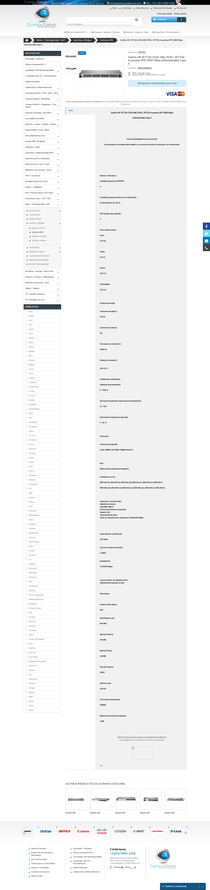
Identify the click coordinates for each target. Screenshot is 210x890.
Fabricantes (31, 307)
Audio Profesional (32, 82)
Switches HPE (37, 232)
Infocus (31, 502)
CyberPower (33, 387)
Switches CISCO (38, 228)
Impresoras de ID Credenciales (37, 159)
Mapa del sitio (36, 876)
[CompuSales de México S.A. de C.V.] (163, 859)
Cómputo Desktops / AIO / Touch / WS (41, 93)
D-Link (31, 391)
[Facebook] (206, 226)
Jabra (30, 520)
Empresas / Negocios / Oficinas (106, 32)
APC (30, 325)
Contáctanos (127, 8)
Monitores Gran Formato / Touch (38, 170)
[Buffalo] (65, 831)
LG (29, 560)
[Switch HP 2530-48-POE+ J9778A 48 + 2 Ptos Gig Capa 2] (76, 799)
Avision (31, 338)
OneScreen (33, 586)
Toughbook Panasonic (37, 661)
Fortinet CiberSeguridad (38, 264)
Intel (30, 506)
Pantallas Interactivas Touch (36, 181)
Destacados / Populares (34, 59)
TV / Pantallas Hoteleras (35, 294)
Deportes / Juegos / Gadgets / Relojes (40, 124)
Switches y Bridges (36, 223)
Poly (30, 613)
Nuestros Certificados (40, 868)
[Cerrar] (202, 886)
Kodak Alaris (33, 533)
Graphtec (32, 475)
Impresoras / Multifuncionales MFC (39, 153)
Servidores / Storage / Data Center (39, 271)
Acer (30, 312)
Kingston (32, 524)
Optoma (31, 591)
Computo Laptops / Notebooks (37, 99)
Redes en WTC (35, 219)
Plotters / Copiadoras (33, 187)
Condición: (132, 68)
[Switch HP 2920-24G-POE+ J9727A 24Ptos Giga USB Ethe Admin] (126, 799)
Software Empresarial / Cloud (37, 283)
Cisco (30, 374)
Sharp (30, 635)
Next (185, 832)
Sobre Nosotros (142, 8)
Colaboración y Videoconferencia (38, 87)
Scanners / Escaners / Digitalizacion (39, 277)
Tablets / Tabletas (32, 288)
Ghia (30, 467)
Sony (30, 644)
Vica (30, 675)
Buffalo (31, 365)
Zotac (30, 710)
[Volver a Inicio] (27, 40)
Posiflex (31, 617)
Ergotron (32, 449)
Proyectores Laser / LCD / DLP (38, 199)
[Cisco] (103, 831)
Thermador (33, 657)
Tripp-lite (32, 666)
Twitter (127, 867)
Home (114, 8)
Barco (30, 343)
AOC (30, 320)
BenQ (30, 347)
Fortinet (31, 453)
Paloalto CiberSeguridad (38, 260)
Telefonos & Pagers (37, 252)
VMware (32, 684)
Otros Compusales (36, 595)
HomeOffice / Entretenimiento (167, 32)
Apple (31, 329)
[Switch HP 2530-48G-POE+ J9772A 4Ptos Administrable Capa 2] (101, 74)
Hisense (31, 480)
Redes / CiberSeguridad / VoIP (37, 204)
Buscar (137, 23)
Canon (31, 369)
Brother (31, 360)
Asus (30, 334)
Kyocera (31, 537)
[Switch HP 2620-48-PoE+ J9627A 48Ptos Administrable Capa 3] (176, 799)
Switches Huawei (39, 241)
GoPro (31, 471)
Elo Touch (32, 440)
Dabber (31, 400)
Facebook (117, 867)
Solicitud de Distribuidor (162, 8)
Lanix (30, 546)
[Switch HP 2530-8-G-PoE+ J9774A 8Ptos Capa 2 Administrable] (151, 799)
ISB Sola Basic (34, 515)
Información (181, 8)
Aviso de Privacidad (39, 859)
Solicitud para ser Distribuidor (43, 864)
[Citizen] (121, 831)
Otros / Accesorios (32, 176)
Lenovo (31, 551)
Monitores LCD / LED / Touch (37, 164)
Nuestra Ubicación (38, 849)
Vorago (31, 688)
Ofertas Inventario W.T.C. (77, 32)
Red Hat (31, 622)
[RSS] (136, 867)
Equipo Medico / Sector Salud (37, 130)
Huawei (31, 498)
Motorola (32, 577)
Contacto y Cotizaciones (175, 886)
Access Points (34, 211)
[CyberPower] (158, 831)
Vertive (31, 670)
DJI (30, 418)
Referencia (132, 52)
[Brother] (47, 831)
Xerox (30, 701)
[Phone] (206, 247)
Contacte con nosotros (40, 872)
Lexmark (32, 555)
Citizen (31, 378)
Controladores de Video (34, 119)
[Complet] (140, 831)
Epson (31, 444)
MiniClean (32, 573)
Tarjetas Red (34, 248)
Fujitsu (31, 458)
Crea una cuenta (164, 14)
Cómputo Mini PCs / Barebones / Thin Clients (40, 106)
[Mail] (206, 240)
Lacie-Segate (33, 542)
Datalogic (32, 405)
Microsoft (32, 568)
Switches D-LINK (39, 236)
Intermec (32, 511)
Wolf (30, 697)
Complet (32, 382)
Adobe (31, 316)
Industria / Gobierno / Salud (136, 32)
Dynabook (32, 427)
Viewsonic (32, 679)
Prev (24, 832)
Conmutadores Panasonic (39, 256)
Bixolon (31, 351)
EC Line (31, 436)
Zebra (31, 706)
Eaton (31, 431)
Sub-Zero (32, 653)
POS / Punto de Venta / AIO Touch (39, 193)
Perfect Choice (34, 608)
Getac (31, 462)
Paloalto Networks (36, 599)
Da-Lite (31, 396)
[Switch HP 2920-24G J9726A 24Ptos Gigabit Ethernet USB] (101, 799)
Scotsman (32, 630)
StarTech (32, 648)
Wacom (31, 692)
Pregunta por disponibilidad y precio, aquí (158, 83)
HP (29, 489)
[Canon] (84, 831)
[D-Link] (177, 831)
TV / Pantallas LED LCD (35, 300)
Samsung (32, 626)
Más (70, 111)
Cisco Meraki (34, 215)
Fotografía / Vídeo (32, 147)
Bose (30, 356)
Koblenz (31, 529)
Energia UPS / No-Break (35, 141)
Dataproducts (34, 409)
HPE (30, 493)
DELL (30, 413)
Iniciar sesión (180, 14)
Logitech (32, 564)
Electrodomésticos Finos (35, 136)
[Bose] (28, 831)
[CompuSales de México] (41, 17)
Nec (30, 582)
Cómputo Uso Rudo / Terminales (38, 113)
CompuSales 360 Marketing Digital (39, 70)
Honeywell (33, 484)
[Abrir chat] (199, 886)
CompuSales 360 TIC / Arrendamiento (40, 76)
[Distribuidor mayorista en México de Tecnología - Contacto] (105, 2)
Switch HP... (71, 813)
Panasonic (32, 604)
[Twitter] (206, 233)
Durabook (32, 422)
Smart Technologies (36, 639)
